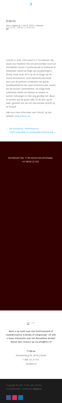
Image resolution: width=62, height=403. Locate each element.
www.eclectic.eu (22, 116)
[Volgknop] (8, 397)
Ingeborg (15, 25)
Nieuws (39, 25)
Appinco (37, 388)
